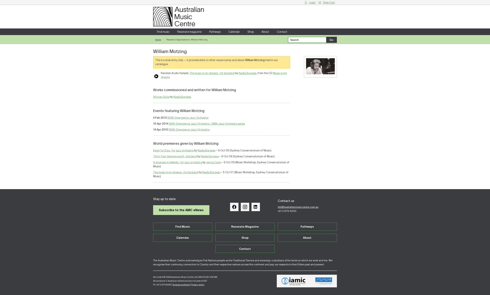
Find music (163, 31)
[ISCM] (323, 281)
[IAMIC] (293, 281)
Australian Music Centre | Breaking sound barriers (178, 16)
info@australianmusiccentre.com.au (298, 207)
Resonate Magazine (245, 226)
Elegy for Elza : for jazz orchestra (173, 150)
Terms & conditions (181, 285)
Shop (250, 31)
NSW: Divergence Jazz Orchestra (187, 117)
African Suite (161, 96)
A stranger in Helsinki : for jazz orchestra (177, 162)
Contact (282, 31)
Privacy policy (197, 285)
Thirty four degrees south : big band (175, 156)
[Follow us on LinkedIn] (256, 207)
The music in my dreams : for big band (212, 73)
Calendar (234, 31)
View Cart (329, 2)
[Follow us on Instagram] (245, 207)
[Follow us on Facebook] (234, 207)
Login (312, 2)
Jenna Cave (213, 162)
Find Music (182, 226)
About (265, 31)
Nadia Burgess (247, 73)
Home (158, 39)
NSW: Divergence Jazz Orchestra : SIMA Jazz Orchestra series (207, 123)
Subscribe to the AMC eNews (181, 210)
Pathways (215, 31)
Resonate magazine (189, 31)
